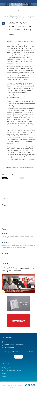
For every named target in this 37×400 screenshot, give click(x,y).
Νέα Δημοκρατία (6, 368)
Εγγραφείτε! (18, 357)
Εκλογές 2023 (10, 16)
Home (4, 16)
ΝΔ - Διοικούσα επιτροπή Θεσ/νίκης (11, 370)
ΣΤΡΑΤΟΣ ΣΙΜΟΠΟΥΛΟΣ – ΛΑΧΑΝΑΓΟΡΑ (21, 166)
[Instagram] (34, 385)
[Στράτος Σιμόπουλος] (18, 4)
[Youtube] (31, 385)
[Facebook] (26, 385)
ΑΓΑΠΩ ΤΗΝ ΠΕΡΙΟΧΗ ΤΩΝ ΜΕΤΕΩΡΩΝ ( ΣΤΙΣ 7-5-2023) (19, 168)
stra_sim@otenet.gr (9, 347)
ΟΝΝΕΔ (4, 373)
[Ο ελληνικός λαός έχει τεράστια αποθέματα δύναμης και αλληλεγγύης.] (18, 283)
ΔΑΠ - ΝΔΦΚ (5, 376)
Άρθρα (16, 16)
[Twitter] (29, 385)
